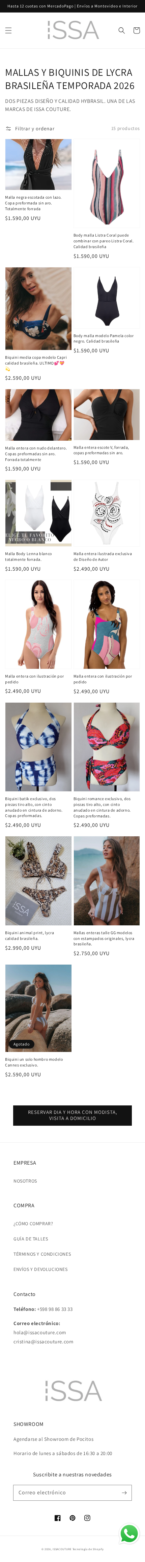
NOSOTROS (25, 1181)
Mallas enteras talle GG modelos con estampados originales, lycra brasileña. (104, 938)
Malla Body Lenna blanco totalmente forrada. (28, 556)
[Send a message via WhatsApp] (129, 1533)
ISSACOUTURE (62, 1549)
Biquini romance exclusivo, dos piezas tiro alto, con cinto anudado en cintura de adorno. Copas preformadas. (102, 807)
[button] (8, 30)
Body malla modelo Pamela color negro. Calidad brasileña (104, 338)
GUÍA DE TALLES (30, 1239)
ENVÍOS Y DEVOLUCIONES (40, 1269)
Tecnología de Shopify (88, 1549)
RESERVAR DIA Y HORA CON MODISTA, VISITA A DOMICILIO (72, 1115)
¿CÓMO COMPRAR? (33, 1223)
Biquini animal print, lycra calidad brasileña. (29, 935)
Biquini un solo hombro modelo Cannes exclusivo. (34, 1062)
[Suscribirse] (124, 1492)
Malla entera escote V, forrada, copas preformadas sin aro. (101, 450)
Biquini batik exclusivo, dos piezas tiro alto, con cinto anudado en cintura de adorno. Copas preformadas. (33, 807)
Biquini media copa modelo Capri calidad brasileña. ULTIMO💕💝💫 (36, 363)
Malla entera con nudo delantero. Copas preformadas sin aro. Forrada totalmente (36, 453)
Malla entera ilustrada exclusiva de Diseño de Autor (103, 556)
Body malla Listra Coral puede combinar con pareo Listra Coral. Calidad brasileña (104, 241)
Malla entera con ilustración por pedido (34, 679)
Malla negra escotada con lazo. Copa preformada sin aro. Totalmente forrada (33, 203)
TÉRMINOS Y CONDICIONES (42, 1254)
